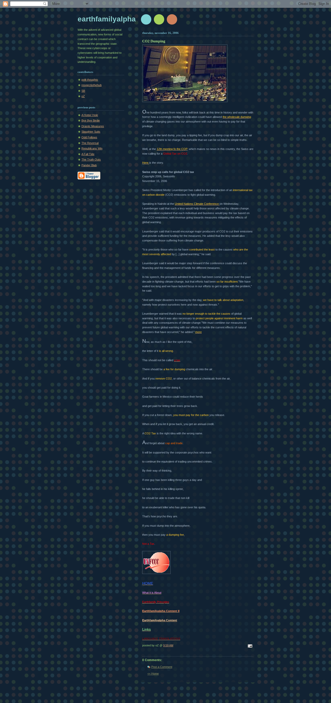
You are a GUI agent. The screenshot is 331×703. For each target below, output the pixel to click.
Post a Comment (161, 666)
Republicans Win (91, 148)
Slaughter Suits (90, 131)
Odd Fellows (89, 137)
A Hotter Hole (89, 115)
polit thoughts (89, 79)
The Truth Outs (91, 159)
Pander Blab (89, 165)
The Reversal (90, 143)
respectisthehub (91, 85)
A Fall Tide (87, 154)
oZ (83, 96)
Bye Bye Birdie (90, 120)
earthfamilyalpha (107, 19)
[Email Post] (249, 646)
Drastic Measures (92, 126)
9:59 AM (168, 645)
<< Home (153, 673)
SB (83, 90)
